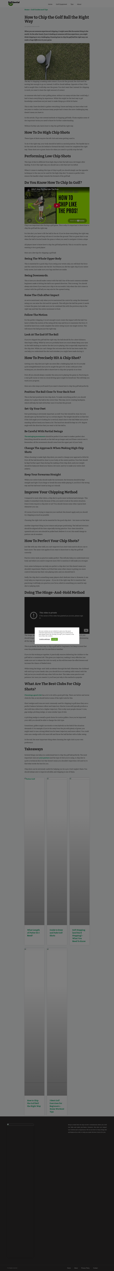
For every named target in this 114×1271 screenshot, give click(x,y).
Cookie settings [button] (44, 639)
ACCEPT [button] (54, 639)
